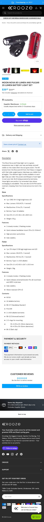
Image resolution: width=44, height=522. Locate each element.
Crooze (9, 517)
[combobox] (22, 13)
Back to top (22, 414)
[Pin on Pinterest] (17, 151)
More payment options (22, 125)
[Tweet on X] (9, 151)
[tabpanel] (22, 247)
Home (3, 23)
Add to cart (29, 114)
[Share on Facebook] (13, 151)
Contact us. (22, 144)
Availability (8, 100)
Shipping (14, 93)
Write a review (22, 386)
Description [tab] (6, 158)
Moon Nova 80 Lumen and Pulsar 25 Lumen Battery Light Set (24, 23)
